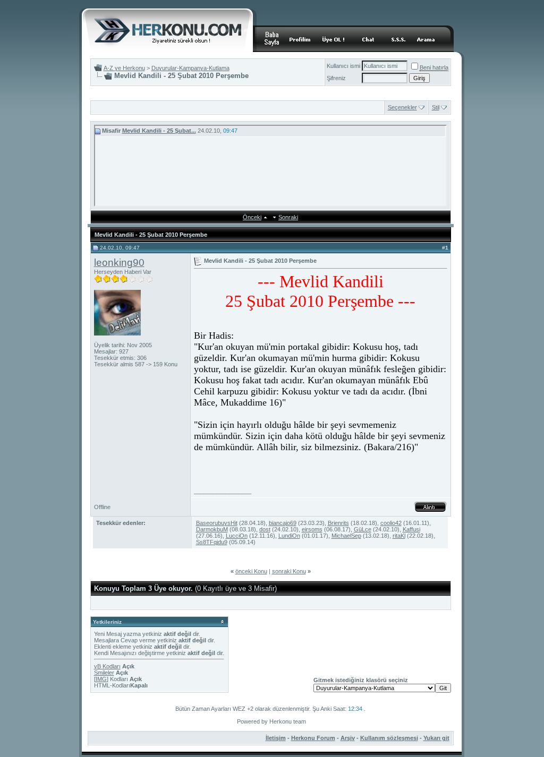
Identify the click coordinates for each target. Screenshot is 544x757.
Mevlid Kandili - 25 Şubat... (159, 130)
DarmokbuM (212, 529)
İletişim (276, 738)
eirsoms (312, 529)
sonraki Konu (289, 571)
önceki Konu (251, 571)
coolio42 (391, 523)
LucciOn (237, 535)
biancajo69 (282, 523)
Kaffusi (411, 529)
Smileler (104, 672)
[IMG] (101, 679)
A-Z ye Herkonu (124, 68)
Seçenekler (402, 107)
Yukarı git (436, 738)
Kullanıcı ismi (343, 66)
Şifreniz (336, 78)
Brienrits (338, 523)
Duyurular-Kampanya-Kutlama (190, 68)
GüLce (362, 529)
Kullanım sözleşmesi (389, 738)
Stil (435, 107)
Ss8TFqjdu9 (211, 542)
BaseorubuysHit (216, 523)
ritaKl (399, 535)
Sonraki (288, 217)
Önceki (252, 217)
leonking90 (119, 262)
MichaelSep (346, 535)
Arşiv (348, 738)
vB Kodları (107, 666)
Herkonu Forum (313, 738)
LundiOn (289, 535)
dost (264, 529)
